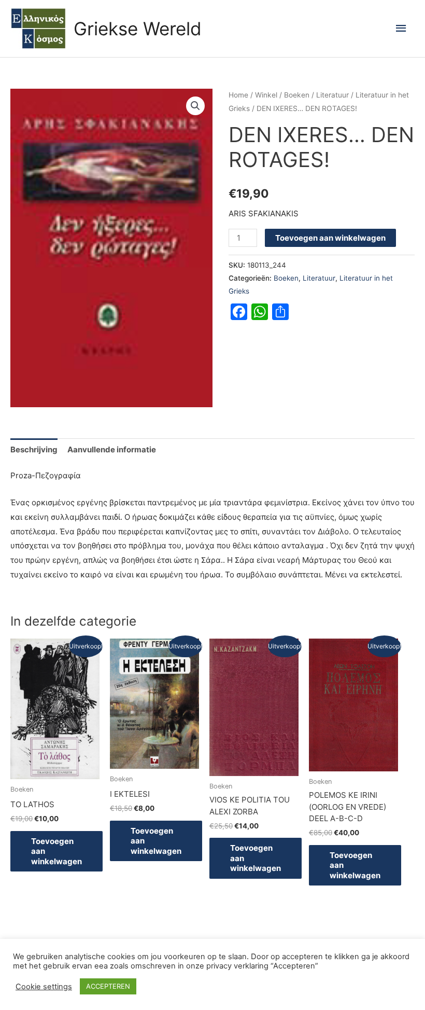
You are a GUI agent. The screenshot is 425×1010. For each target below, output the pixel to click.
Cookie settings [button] (44, 986)
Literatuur (332, 95)
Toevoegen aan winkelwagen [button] (56, 851)
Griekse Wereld (138, 28)
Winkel (266, 95)
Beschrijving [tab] (34, 449)
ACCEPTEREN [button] (108, 986)
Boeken (296, 95)
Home (238, 95)
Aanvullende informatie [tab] (111, 449)
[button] (195, 105)
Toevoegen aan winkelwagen (330, 238)
